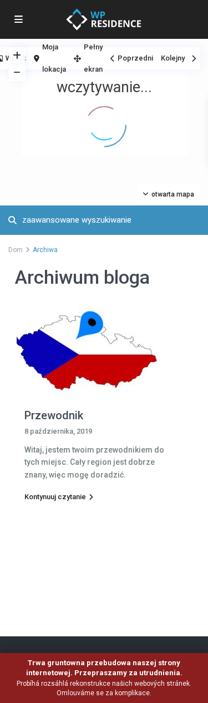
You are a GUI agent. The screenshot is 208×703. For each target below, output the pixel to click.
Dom (15, 250)
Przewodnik (53, 415)
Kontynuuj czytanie (55, 497)
